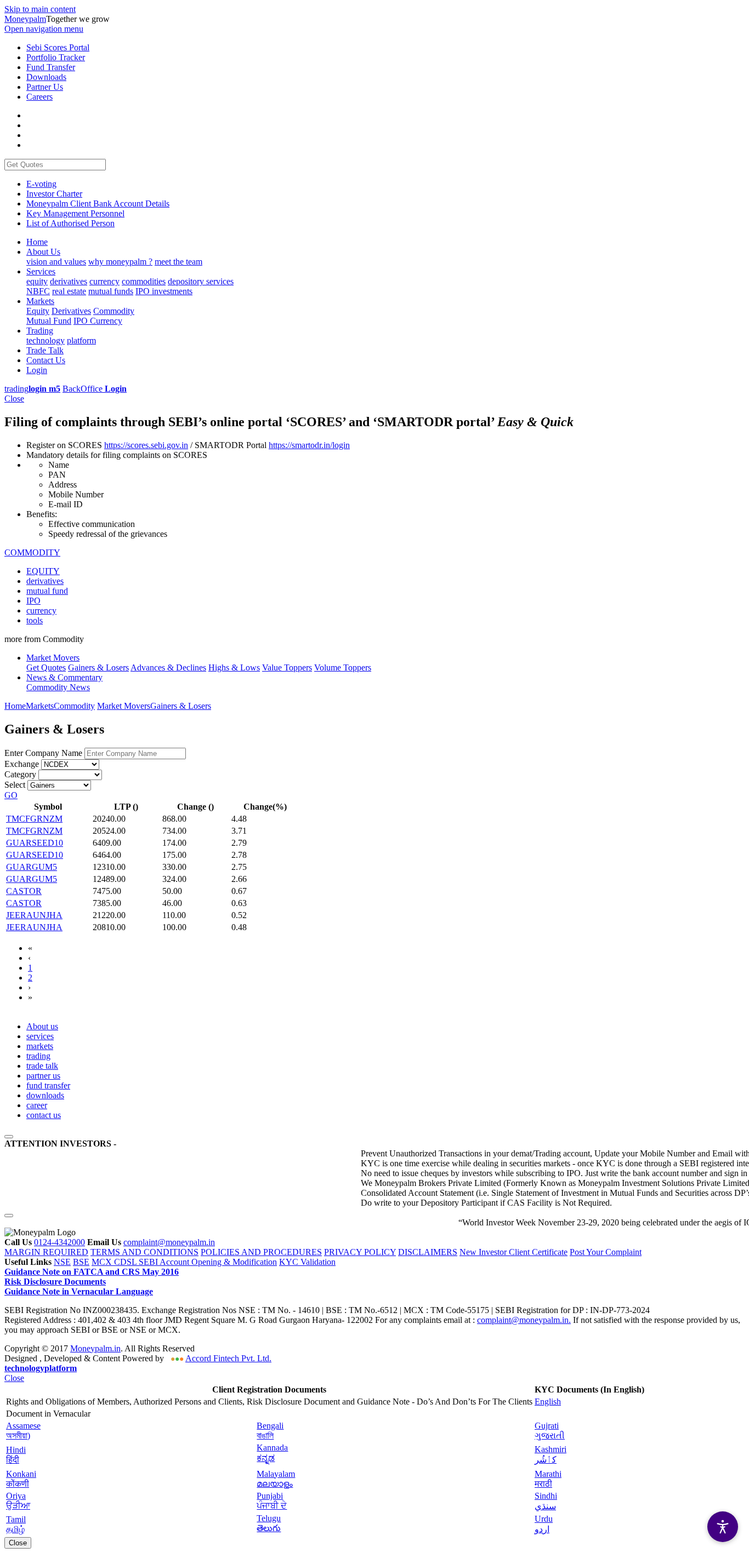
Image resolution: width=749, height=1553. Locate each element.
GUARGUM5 (31, 867)
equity (37, 281)
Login (36, 370)
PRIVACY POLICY (360, 1252)
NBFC (38, 291)
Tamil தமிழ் (16, 1524)
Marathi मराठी (548, 1478)
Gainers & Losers (180, 705)
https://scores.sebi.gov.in (146, 445)
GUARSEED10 (34, 842)
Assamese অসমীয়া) (23, 1430)
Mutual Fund (48, 320)
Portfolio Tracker (55, 57)
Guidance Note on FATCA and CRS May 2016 (91, 1271)
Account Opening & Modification (218, 1262)
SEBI (149, 1262)
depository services (201, 281)
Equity (37, 311)
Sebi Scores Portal (57, 47)
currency (104, 281)
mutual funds (110, 291)
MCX (103, 1262)
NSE (62, 1262)
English (548, 1401)
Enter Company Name (43, 753)
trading (32, 388)
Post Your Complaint (606, 1252)
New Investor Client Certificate (513, 1252)
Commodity (113, 311)
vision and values (56, 261)
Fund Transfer (50, 67)
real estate (69, 291)
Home (37, 242)
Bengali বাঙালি (270, 1430)
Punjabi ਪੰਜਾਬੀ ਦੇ (272, 1500)
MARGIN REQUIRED (46, 1252)
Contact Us (45, 360)
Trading (39, 330)
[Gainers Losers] (59, 784)
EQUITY (43, 571)
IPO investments (163, 291)
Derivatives (71, 311)
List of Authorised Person (70, 223)
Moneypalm (25, 19)
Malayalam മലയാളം (276, 1478)
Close (14, 398)
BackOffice (95, 388)
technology (45, 340)
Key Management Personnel (75, 213)
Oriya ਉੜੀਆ (18, 1500)
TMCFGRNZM (34, 818)
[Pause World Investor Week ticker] (8, 1215)
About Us (43, 251)
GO (11, 795)
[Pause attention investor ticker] (8, 1136)
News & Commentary (64, 677)
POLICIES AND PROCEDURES (261, 1252)
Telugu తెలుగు (269, 1523)
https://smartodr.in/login (309, 445)
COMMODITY (32, 552)
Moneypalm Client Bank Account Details (97, 203)
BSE (81, 1262)
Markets (40, 301)
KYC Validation (307, 1262)
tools (34, 620)
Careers (39, 96)
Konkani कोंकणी (21, 1478)
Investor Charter (54, 193)
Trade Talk (45, 350)
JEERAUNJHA (34, 915)
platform (81, 340)
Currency (106, 320)
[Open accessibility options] (722, 1526)
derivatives (68, 281)
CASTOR (24, 891)
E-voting (41, 183)
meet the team (178, 261)
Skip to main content (40, 9)
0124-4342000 (59, 1242)
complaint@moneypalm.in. (524, 1320)
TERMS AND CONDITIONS (144, 1252)
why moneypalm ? (120, 261)
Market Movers (53, 657)
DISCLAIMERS (427, 1252)
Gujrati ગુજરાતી (550, 1430)
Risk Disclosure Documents (55, 1281)
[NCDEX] (70, 764)
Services (40, 271)
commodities (144, 281)
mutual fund (47, 590)
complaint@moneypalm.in (169, 1242)
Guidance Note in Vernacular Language (78, 1291)
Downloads (46, 77)
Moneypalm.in (95, 1348)
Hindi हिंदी (16, 1454)
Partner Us (44, 86)
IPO (81, 320)
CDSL (126, 1262)
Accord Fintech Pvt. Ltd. (228, 1358)
